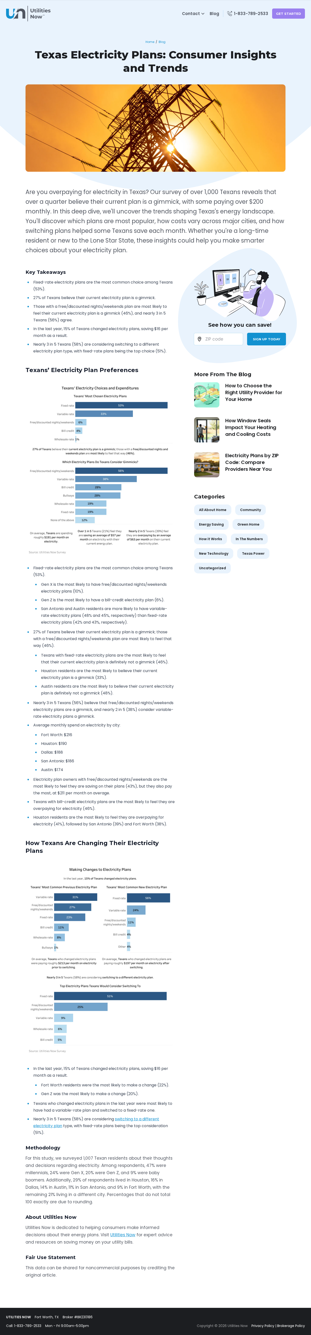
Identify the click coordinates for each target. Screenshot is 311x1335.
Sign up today (266, 339)
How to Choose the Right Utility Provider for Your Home (253, 392)
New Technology (213, 553)
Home (150, 42)
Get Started (288, 14)
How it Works (210, 539)
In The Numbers (249, 539)
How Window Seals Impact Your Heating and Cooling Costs (250, 427)
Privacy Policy (262, 1325)
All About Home (212, 509)
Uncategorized (212, 568)
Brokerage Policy (291, 1325)
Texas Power (253, 553)
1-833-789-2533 (27, 1325)
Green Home (248, 524)
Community (250, 509)
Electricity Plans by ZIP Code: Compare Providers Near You (252, 462)
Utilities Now (122, 1235)
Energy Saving (211, 524)
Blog (214, 13)
